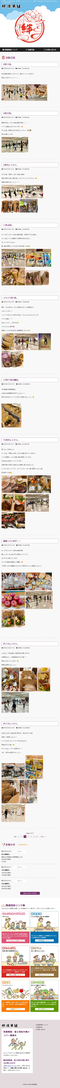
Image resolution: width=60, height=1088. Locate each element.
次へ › (38, 836)
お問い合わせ (51, 50)
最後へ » (43, 836)
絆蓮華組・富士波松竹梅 (23, 68)
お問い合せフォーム (9, 1065)
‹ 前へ (15, 836)
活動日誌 (31, 50)
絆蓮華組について (11, 50)
